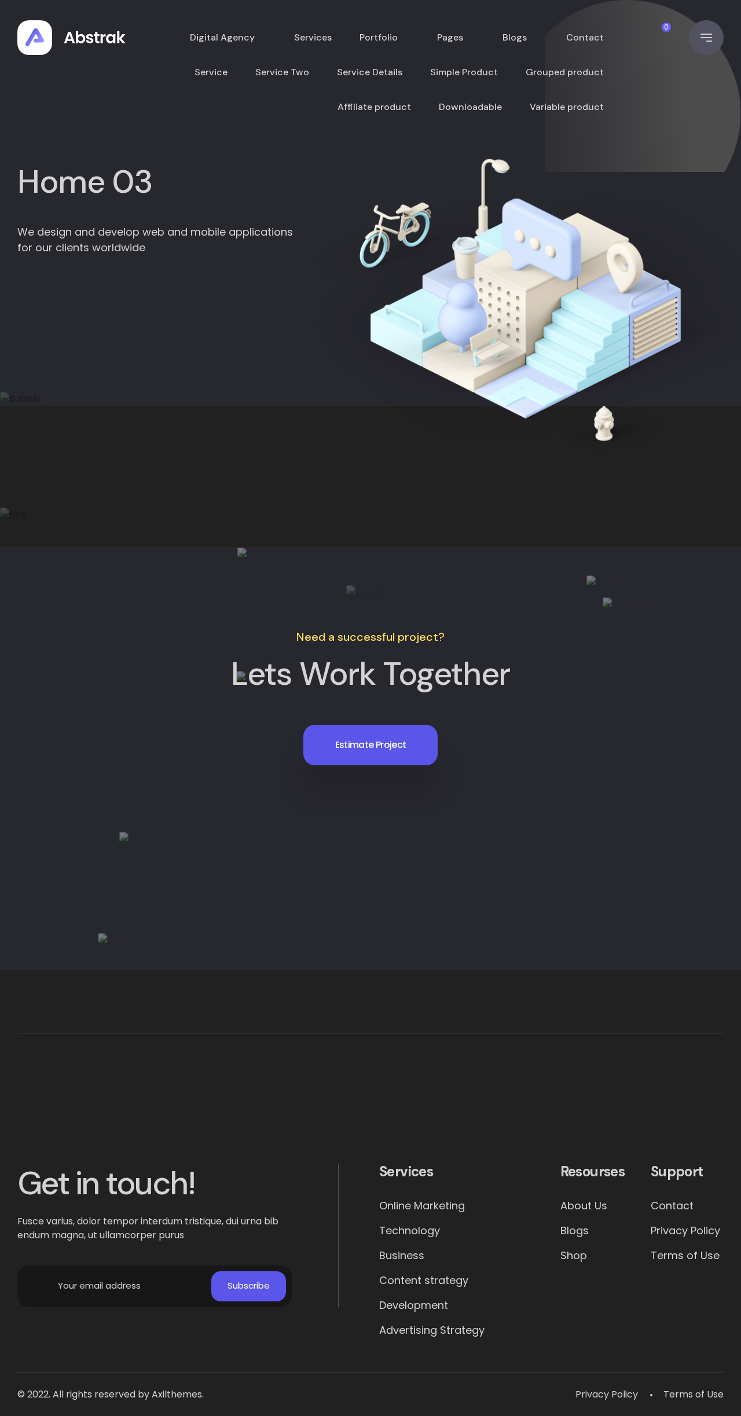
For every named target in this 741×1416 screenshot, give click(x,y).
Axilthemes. (178, 1394)
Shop (573, 1255)
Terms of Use (685, 1255)
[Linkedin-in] (370, 1107)
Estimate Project (370, 744)
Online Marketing (422, 1205)
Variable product (567, 107)
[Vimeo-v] (640, 1107)
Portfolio (379, 37)
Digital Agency (222, 37)
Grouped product (565, 72)
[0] (655, 37)
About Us (583, 1205)
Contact (585, 37)
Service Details (369, 72)
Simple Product (464, 72)
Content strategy (423, 1280)
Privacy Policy (685, 1230)
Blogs (514, 37)
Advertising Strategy (432, 1330)
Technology (409, 1230)
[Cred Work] (71, 37)
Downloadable (470, 107)
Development (413, 1305)
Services (313, 37)
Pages (450, 37)
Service (211, 72)
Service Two (282, 72)
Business (401, 1255)
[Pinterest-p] (235, 1107)
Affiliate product (374, 107)
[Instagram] (505, 1107)
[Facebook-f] (101, 1107)
